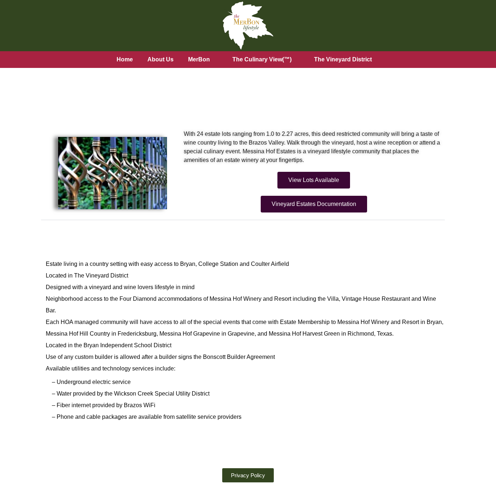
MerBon (199, 59)
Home (125, 59)
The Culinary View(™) (262, 59)
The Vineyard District (343, 59)
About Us (160, 59)
